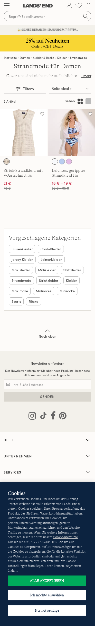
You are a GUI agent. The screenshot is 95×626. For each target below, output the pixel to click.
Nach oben (47, 336)
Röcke (33, 301)
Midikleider (47, 270)
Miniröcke (67, 291)
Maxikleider (20, 270)
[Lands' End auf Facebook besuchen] (52, 416)
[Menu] (7, 6)
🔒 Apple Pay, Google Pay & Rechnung (47, 29)
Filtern (28, 88)
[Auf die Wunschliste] (42, 114)
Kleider (62, 58)
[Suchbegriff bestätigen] (85, 16)
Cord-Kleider (50, 249)
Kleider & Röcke (43, 58)
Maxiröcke (19, 291)
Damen (25, 58)
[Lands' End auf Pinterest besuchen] (61, 416)
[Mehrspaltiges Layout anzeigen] (80, 101)
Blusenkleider (22, 249)
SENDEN (47, 396)
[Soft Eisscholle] (62, 161)
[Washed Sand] (7, 161)
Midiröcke (43, 291)
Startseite (10, 58)
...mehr (86, 75)
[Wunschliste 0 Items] (79, 5)
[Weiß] (55, 161)
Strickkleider (48, 280)
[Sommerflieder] (69, 161)
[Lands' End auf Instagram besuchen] (32, 416)
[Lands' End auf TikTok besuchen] (42, 416)
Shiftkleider (72, 270)
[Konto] (69, 5)
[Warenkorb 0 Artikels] (88, 5)
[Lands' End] (38, 5)
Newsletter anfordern (48, 363)
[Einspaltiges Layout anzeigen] (88, 101)
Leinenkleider (51, 259)
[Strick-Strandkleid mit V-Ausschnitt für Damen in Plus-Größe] (23, 132)
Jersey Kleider (22, 259)
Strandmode (78, 58)
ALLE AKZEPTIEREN (47, 581)
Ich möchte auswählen (47, 595)
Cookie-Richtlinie (65, 537)
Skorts (16, 301)
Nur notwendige (47, 610)
